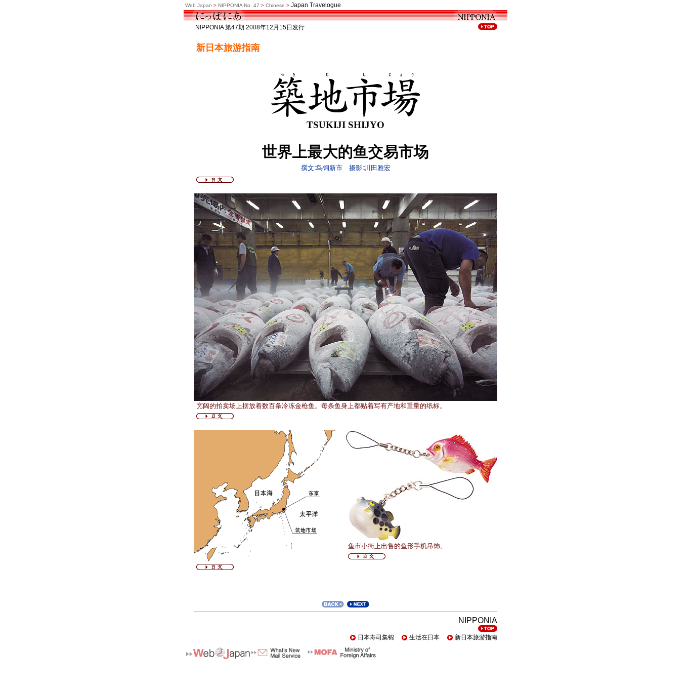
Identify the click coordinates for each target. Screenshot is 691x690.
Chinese (275, 5)
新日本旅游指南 (476, 637)
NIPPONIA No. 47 (239, 5)
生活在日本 (424, 637)
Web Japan (198, 5)
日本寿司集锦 (376, 637)
